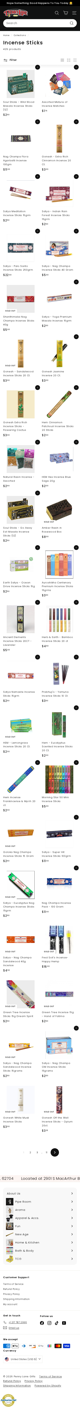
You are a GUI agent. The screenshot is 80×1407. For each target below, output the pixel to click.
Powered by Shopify (48, 1385)
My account (10, 1304)
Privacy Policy (11, 1294)
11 (46, 1152)
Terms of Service (13, 1284)
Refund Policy (11, 1289)
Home (6, 35)
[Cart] (65, 12)
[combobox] (40, 23)
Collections (20, 35)
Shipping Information (16, 1299)
